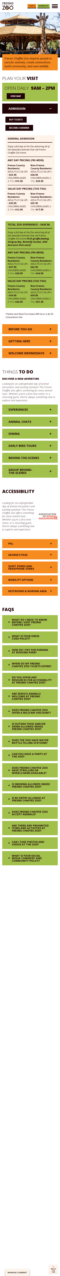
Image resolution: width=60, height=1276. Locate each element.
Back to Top (53, 1270)
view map (15, 96)
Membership (44, 6)
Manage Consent (17, 1273)
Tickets (32, 6)
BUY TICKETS (16, 119)
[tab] (30, 108)
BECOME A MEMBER (19, 127)
